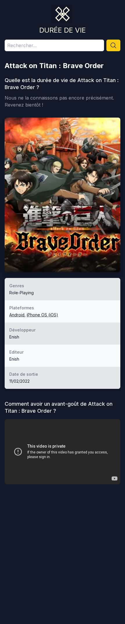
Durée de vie (62, 30)
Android (16, 314)
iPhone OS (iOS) (42, 314)
